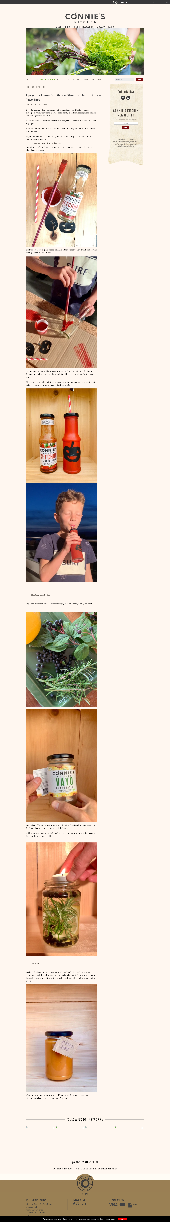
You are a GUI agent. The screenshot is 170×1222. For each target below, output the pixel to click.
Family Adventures (79, 79)
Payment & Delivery (35, 1212)
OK (122, 1219)
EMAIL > (84, 1204)
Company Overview (35, 1210)
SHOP (153, 33)
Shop (124, 2)
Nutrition (96, 79)
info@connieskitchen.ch (126, 146)
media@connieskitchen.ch (103, 1168)
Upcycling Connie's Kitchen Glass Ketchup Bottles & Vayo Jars (64, 97)
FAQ (28, 1215)
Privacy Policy (33, 1207)
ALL (28, 79)
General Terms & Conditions (39, 1204)
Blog (111, 27)
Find (67, 27)
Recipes (63, 79)
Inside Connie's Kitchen (45, 79)
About (101, 27)
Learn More (110, 1219)
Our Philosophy (84, 27)
